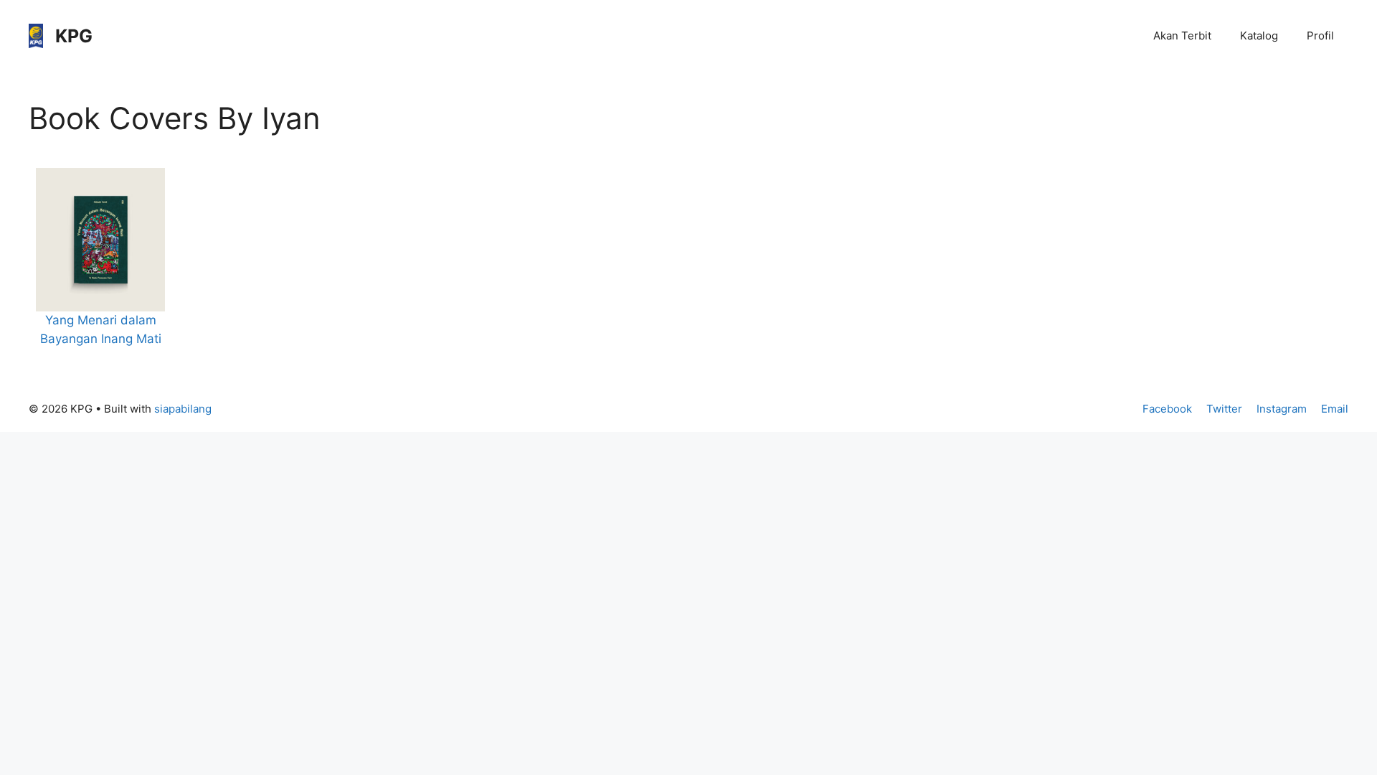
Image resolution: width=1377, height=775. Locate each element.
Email (1334, 408)
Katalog (1259, 35)
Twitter (1224, 408)
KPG (74, 36)
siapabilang (183, 408)
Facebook (1167, 408)
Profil (1320, 35)
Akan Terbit (1182, 35)
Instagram (1282, 408)
